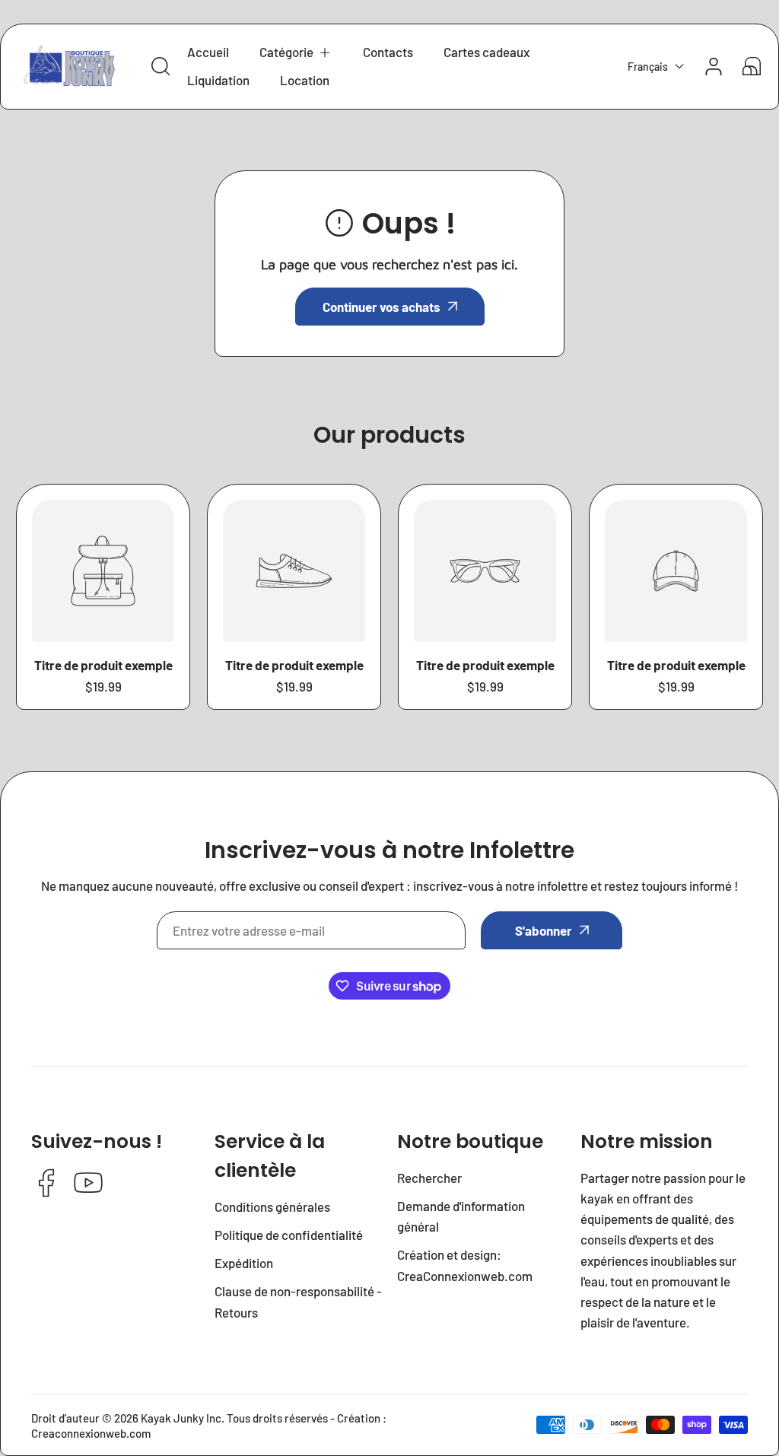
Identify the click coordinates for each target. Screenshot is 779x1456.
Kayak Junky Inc (181, 1418)
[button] (296, 52)
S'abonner (543, 930)
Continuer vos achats (381, 306)
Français (648, 66)
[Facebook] (46, 1184)
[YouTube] (88, 1184)
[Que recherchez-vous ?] (160, 66)
